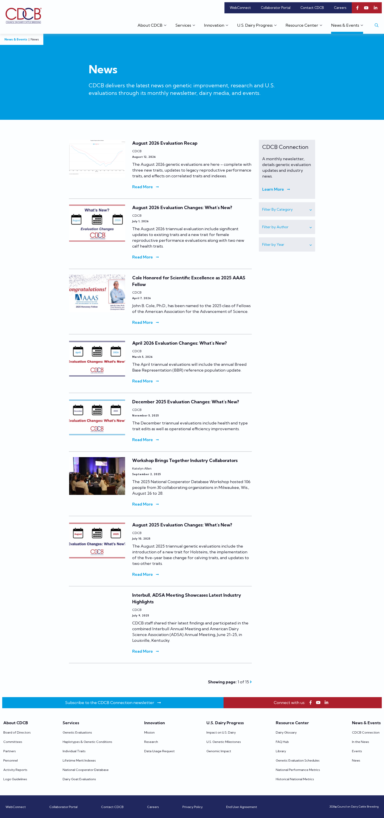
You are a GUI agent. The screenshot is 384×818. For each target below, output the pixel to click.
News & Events (15, 39)
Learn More (273, 189)
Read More (142, 186)
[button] (287, 209)
